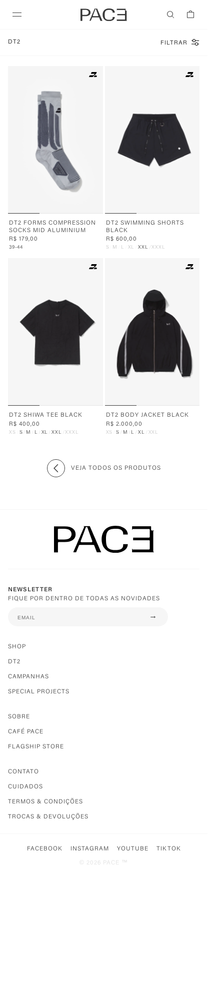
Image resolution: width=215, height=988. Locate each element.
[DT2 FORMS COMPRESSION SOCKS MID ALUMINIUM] (57, 140)
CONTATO (23, 772)
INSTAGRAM (89, 849)
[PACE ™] (104, 547)
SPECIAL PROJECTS (39, 692)
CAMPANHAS (28, 677)
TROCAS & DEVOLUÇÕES (48, 817)
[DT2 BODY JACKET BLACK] (154, 332)
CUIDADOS (25, 787)
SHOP (17, 647)
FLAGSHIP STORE (36, 747)
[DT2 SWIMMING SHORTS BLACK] (154, 140)
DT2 (14, 662)
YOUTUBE (132, 849)
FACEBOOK (44, 849)
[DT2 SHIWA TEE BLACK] (57, 332)
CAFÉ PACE (26, 732)
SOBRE (19, 717)
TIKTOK (168, 849)
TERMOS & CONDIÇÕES (45, 802)
